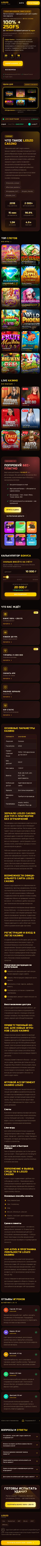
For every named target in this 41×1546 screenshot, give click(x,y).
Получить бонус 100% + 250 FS (20, 1504)
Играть (33, 1538)
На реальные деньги (15, 516)
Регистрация (33, 3)
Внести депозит (20, 594)
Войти (21, 3)
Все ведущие (7, 384)
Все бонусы (10, 70)
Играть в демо (12, 510)
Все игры (5, 241)
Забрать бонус (11, 63)
